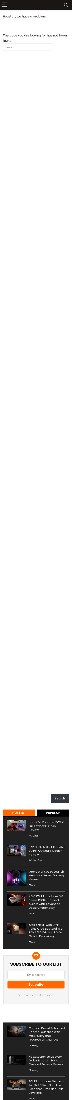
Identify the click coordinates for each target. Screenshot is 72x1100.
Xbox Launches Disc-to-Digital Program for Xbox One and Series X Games (46, 1060)
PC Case (33, 835)
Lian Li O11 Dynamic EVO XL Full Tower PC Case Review (47, 826)
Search (8, 792)
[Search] (66, 5)
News (32, 885)
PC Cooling (35, 860)
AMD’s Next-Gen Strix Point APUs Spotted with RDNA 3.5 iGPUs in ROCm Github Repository (46, 930)
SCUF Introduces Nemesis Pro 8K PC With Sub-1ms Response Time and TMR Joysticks (46, 1087)
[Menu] (4, 5)
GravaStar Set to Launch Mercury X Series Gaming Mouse (46, 875)
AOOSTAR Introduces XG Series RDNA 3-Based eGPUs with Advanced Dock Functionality (46, 902)
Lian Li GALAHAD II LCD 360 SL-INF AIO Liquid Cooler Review (47, 850)
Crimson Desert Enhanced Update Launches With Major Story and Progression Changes (47, 1033)
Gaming (33, 1045)
